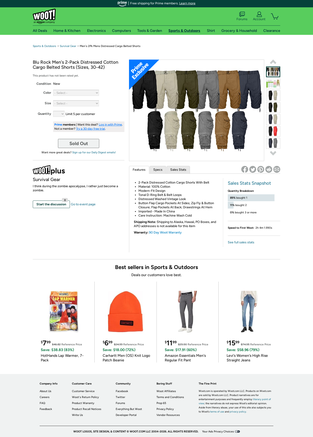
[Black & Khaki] (273, 95)
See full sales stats (241, 242)
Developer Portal (126, 415)
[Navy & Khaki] (273, 119)
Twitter (120, 397)
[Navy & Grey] (273, 143)
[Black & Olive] (273, 107)
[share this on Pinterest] (260, 169)
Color (47, 93)
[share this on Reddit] (268, 169)
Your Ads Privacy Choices (218, 431)
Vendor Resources (168, 415)
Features (139, 170)
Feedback (46, 409)
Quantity (44, 114)
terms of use (217, 411)
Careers (44, 397)
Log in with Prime (110, 124)
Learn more (187, 3)
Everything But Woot (129, 409)
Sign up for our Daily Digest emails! (94, 152)
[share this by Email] (276, 169)
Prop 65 (161, 403)
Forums (241, 19)
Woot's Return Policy (85, 397)
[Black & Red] (273, 131)
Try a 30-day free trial (90, 128)
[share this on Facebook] (244, 169)
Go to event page (83, 204)
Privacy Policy (165, 409)
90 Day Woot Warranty (165, 232)
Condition (43, 84)
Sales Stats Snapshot (249, 183)
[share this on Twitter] (252, 169)
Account (259, 19)
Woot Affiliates (166, 391)
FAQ (42, 403)
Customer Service (83, 391)
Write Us (77, 415)
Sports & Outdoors (44, 46)
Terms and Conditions (170, 397)
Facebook (122, 391)
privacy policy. (238, 411)
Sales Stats (178, 170)
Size (48, 103)
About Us (45, 391)
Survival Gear (68, 46)
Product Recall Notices (86, 409)
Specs (157, 170)
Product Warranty (83, 403)
